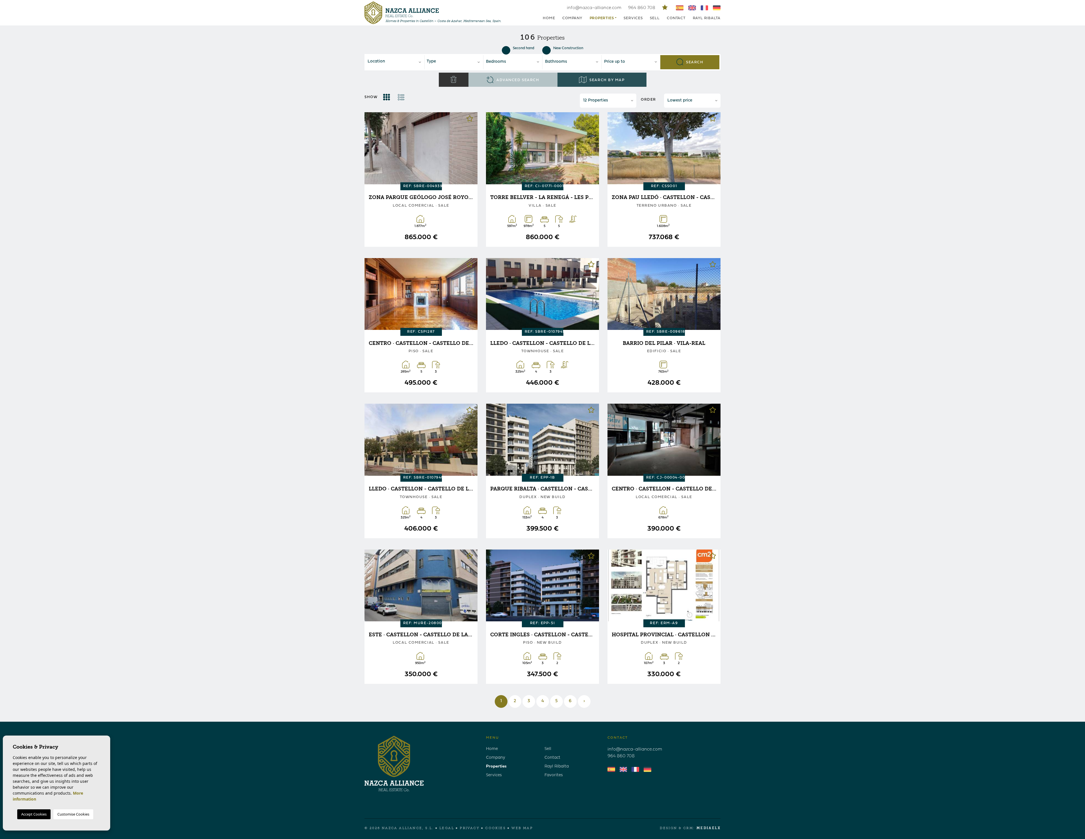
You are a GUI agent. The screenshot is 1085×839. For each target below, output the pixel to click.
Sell (654, 18)
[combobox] (395, 62)
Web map (522, 828)
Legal (446, 828)
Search (694, 62)
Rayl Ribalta (707, 18)
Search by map (606, 80)
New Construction (568, 48)
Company (572, 18)
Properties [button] (602, 18)
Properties (496, 766)
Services (633, 18)
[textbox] (396, 61)
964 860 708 (642, 8)
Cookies (495, 828)
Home (549, 18)
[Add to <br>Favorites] (470, 120)
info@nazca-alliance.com (594, 8)
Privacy (469, 828)
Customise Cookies (73, 814)
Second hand (523, 48)
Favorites (553, 775)
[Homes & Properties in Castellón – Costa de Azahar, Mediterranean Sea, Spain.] (401, 12)
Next (469, 149)
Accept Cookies (34, 814)
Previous (373, 149)
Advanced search (517, 80)
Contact (676, 18)
